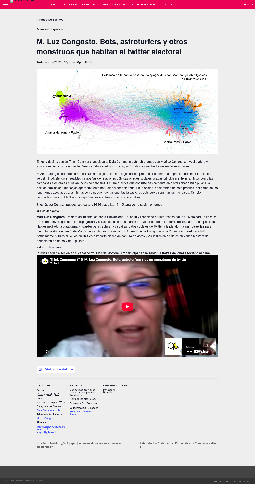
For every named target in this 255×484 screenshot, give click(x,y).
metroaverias (194, 226)
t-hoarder (85, 226)
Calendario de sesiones (80, 4)
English (247, 4)
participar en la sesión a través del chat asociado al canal (168, 253)
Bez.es (88, 236)
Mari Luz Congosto (51, 217)
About (55, 4)
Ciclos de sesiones (142, 4)
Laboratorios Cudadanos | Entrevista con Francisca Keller (178, 443)
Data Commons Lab (113, 4)
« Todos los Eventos (50, 19)
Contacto (167, 4)
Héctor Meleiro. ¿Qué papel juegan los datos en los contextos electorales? (79, 445)
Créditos (230, 481)
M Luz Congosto (46, 418)
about (217, 481)
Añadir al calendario (56, 369)
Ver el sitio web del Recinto (81, 413)
